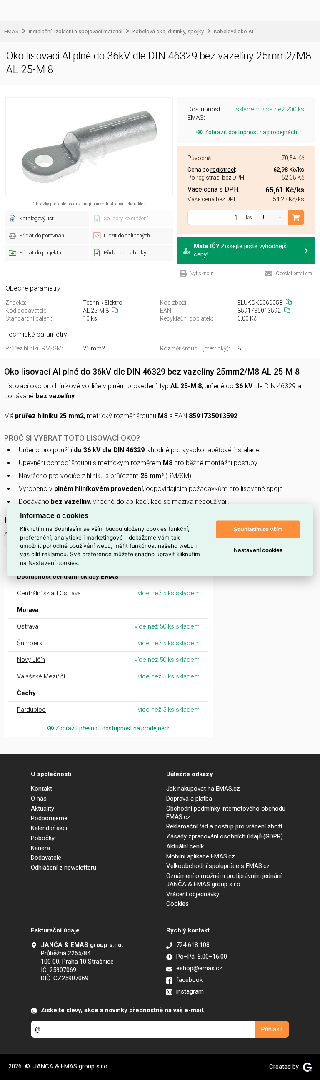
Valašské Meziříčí (41, 676)
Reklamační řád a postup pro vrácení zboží (224, 826)
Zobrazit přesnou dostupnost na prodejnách (113, 728)
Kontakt (41, 788)
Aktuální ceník (185, 846)
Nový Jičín (31, 659)
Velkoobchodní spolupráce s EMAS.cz (218, 866)
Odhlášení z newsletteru (63, 867)
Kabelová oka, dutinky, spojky (168, 31)
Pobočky (43, 838)
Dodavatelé (46, 857)
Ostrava (27, 626)
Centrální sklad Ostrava (49, 593)
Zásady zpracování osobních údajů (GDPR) (224, 836)
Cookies (177, 903)
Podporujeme (49, 818)
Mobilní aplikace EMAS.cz (200, 856)
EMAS (11, 31)
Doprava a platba (189, 798)
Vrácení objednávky (192, 894)
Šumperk (29, 643)
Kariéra (40, 848)
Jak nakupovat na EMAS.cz (203, 788)
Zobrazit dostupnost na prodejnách (251, 132)
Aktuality (42, 808)
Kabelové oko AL (234, 31)
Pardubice (31, 709)
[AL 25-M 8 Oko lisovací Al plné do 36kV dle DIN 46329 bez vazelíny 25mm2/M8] (89, 146)
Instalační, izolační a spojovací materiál (75, 31)
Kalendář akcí (49, 828)
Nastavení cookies (258, 550)
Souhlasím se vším (258, 529)
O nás (39, 798)
